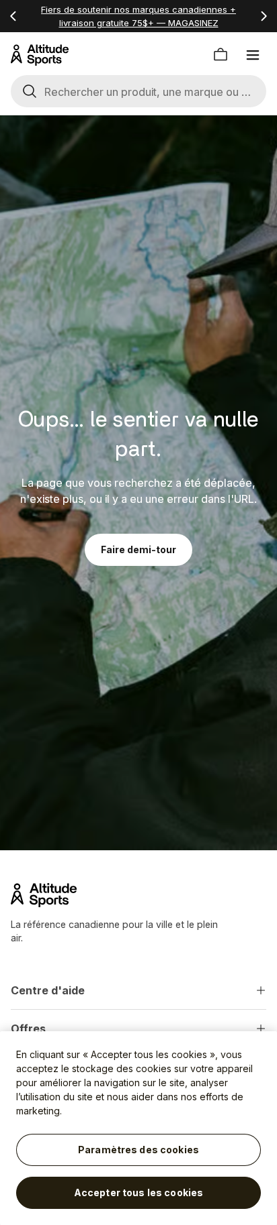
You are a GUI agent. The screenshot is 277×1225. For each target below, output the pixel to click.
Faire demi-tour (138, 549)
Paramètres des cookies (138, 1149)
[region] (138, 1128)
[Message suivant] (263, 16)
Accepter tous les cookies (139, 1192)
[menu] (252, 55)
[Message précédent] (13, 16)
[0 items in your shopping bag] (220, 55)
